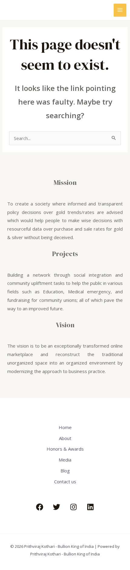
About (65, 438)
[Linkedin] (90, 507)
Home (65, 427)
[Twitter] (56, 507)
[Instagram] (73, 507)
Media (65, 460)
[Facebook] (39, 507)
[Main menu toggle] (120, 10)
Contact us (65, 481)
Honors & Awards (65, 449)
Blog (65, 471)
